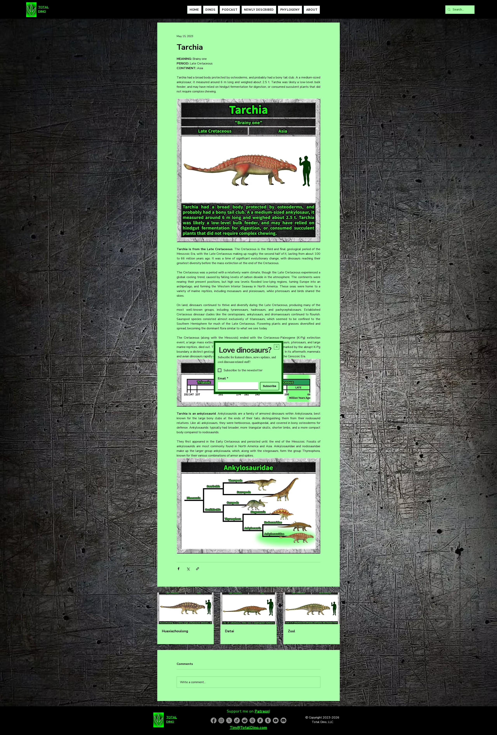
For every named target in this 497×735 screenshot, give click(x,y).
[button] (276, 347)
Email (223, 378)
